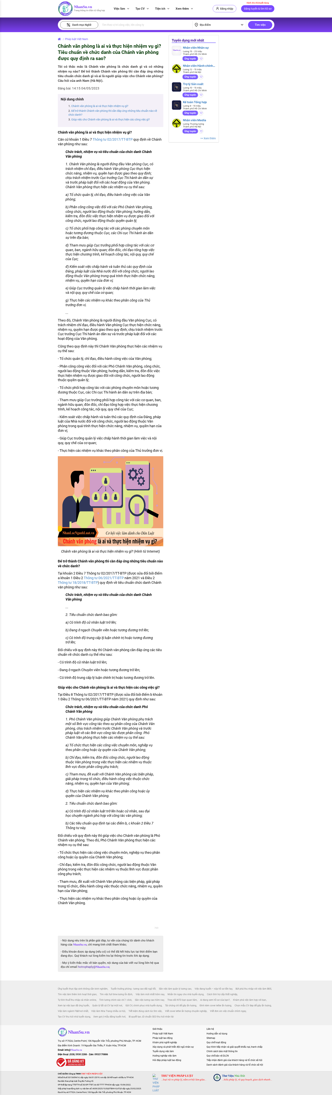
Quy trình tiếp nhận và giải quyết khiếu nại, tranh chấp (234, 1047)
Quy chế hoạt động (216, 1042)
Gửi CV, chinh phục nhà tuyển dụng (143, 1005)
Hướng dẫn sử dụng (217, 1033)
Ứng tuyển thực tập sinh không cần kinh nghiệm (83, 988)
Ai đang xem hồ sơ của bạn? (215, 1000)
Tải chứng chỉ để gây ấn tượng (180, 1005)
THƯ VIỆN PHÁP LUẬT (177, 1075)
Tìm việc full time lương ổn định (116, 994)
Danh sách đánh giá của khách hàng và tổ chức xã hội (235, 1064)
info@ (73, 1050)
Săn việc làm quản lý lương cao (175, 988)
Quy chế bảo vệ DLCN (218, 1055)
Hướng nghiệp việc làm (165, 1055)
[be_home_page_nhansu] (60, 39)
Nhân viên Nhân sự (196, 47)
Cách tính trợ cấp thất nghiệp (222, 994)
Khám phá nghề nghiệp (165, 1042)
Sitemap (211, 1038)
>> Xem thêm (208, 138)
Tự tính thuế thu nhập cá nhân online (77, 1000)
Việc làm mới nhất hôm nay (150, 994)
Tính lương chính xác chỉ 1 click (115, 1000)
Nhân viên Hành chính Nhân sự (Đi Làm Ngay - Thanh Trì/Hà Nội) (198, 66)
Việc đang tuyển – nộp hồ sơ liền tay (213, 988)
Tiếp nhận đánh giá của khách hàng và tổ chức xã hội (234, 1060)
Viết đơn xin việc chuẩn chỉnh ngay (228, 1011)
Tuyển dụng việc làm (163, 1051)
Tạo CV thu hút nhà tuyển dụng (74, 1016)
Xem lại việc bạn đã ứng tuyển (73, 1005)
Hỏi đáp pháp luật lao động (167, 1060)
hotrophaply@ (93, 967)
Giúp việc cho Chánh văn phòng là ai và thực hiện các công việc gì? (110, 119)
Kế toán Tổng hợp (195, 102)
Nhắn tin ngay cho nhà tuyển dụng (186, 994)
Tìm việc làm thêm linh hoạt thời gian (77, 994)
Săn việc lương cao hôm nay (149, 1000)
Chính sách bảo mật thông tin (222, 1051)
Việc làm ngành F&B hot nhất (73, 1011)
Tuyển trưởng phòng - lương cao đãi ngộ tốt (133, 988)
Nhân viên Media (194, 120)
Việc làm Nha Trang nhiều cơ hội (108, 1011)
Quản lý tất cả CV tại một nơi (107, 1005)
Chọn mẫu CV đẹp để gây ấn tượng (253, 1005)
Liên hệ (210, 1029)
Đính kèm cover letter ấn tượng (215, 1005)
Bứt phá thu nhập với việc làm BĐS (253, 988)
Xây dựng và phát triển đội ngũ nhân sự (173, 1047)
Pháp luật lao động (163, 1038)
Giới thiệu (157, 1029)
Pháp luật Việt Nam (76, 39)
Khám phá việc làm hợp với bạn (249, 1000)
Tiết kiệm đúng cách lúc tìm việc (145, 1011)
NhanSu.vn (83, 7)
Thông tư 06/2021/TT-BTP (104, 578)
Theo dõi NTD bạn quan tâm (182, 1000)
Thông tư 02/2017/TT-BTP (113, 139)
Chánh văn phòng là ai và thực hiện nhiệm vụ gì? (99, 106)
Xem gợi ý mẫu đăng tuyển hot (109, 1016)
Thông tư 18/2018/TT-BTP (78, 582)
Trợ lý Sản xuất (193, 84)
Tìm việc (260, 25)
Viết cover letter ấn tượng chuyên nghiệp (186, 1011)
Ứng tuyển (190, 58)
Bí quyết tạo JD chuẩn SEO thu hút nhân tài (151, 1016)
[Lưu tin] (200, 58)
